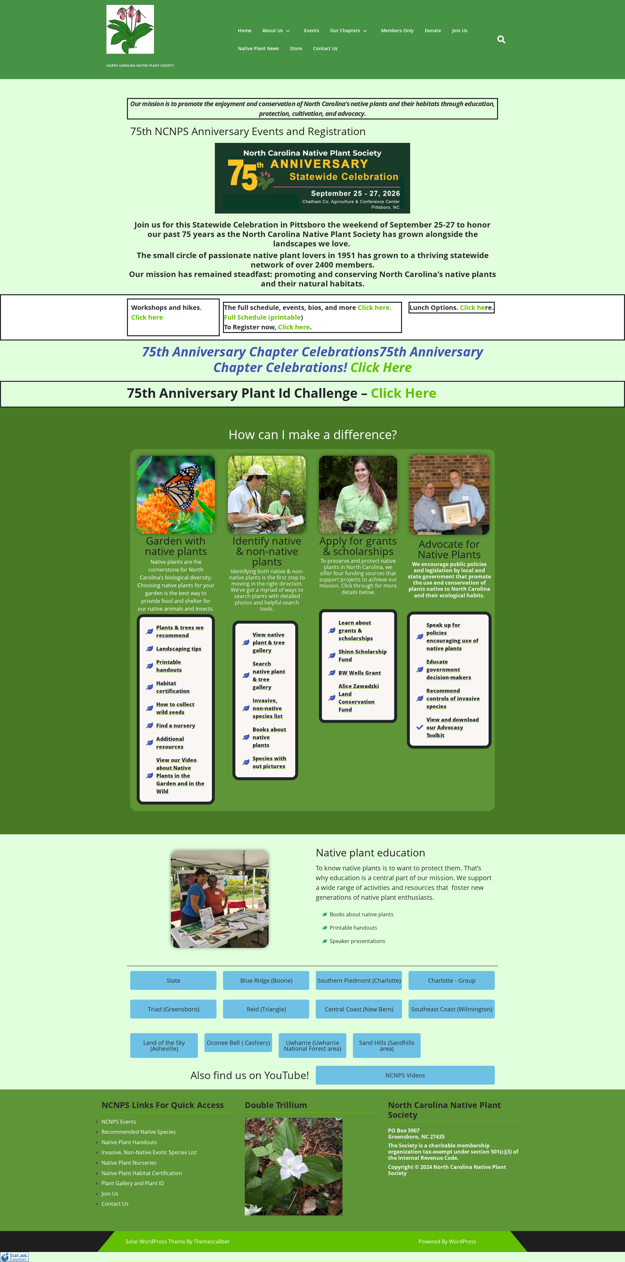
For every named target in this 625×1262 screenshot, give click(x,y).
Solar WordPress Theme (155, 1241)
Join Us (459, 30)
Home (244, 30)
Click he (472, 307)
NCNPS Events (119, 1121)
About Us (272, 30)
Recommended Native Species (139, 1131)
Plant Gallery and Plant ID (133, 1183)
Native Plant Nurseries (129, 1162)
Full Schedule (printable (262, 317)
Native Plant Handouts (129, 1142)
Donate (433, 30)
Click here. (375, 307)
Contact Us (325, 48)
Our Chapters (345, 30)
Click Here (381, 367)
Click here (147, 317)
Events (311, 30)
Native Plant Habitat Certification (142, 1173)
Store (296, 48)
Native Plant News (258, 48)
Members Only (397, 30)
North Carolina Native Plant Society (140, 65)
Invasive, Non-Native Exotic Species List (149, 1152)
